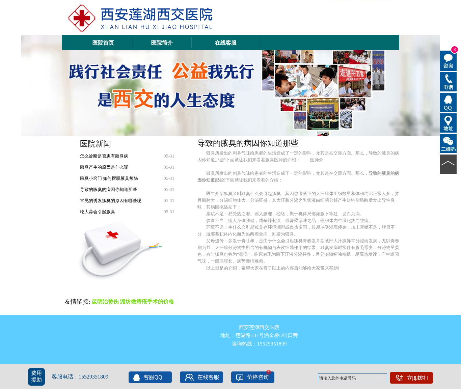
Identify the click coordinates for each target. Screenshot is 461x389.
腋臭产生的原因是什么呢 (104, 167)
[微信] (448, 143)
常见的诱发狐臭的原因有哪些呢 (110, 200)
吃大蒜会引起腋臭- (98, 211)
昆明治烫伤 (105, 301)
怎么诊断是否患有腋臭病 (104, 156)
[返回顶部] (448, 164)
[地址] (448, 122)
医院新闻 (95, 143)
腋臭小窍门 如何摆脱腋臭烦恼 (109, 178)
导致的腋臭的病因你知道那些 (108, 189)
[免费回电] (448, 81)
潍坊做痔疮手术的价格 (147, 301)
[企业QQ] (448, 102)
